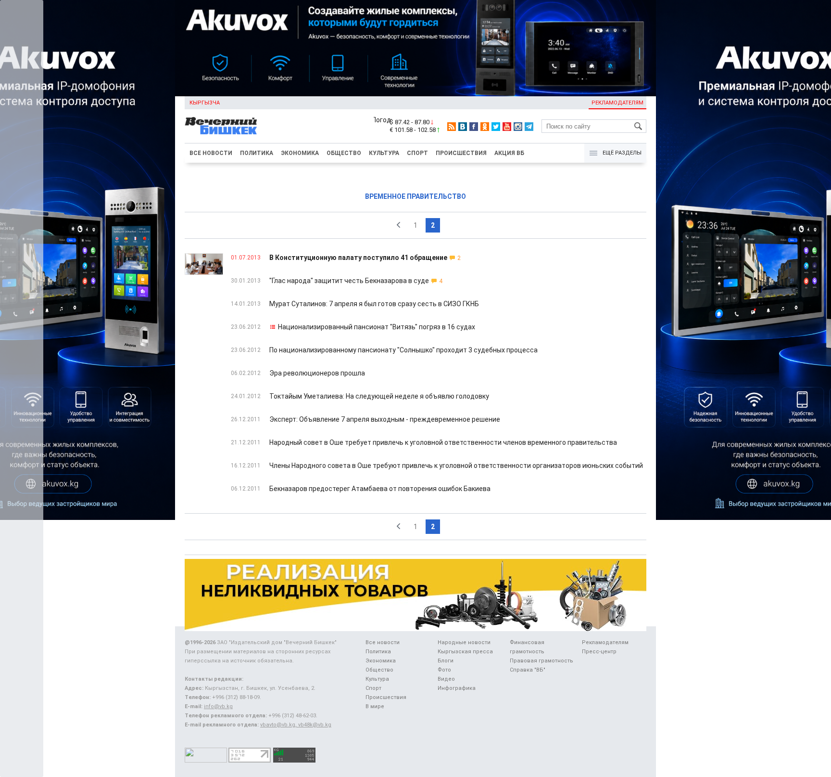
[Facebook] (473, 126)
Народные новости (464, 642)
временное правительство (415, 196)
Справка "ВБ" (527, 670)
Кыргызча (204, 103)
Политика (256, 153)
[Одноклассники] (484, 126)
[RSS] (451, 126)
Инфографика (457, 688)
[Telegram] (529, 126)
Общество (344, 153)
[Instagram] (518, 126)
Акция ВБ (509, 153)
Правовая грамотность (541, 661)
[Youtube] (507, 126)
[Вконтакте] (462, 126)
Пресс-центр (599, 651)
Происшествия (461, 153)
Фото (444, 670)
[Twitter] (495, 126)
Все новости (210, 153)
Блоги (445, 661)
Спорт (417, 153)
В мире (374, 706)
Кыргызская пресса (465, 651)
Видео (446, 679)
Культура (384, 153)
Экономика (300, 153)
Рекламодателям (617, 103)
